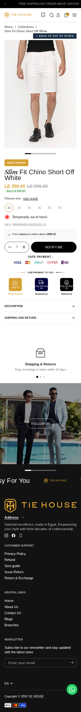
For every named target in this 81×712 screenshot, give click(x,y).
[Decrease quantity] (8, 247)
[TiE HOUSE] (18, 15)
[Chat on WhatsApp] (72, 689)
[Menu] (74, 15)
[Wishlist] (42, 15)
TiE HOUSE (36, 696)
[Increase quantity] (25, 247)
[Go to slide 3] (44, 377)
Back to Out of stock (56, 36)
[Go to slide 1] (37, 377)
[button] (52, 15)
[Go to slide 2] (40, 377)
